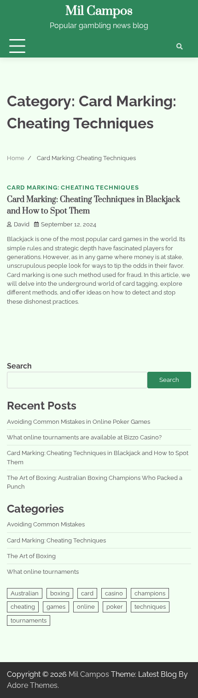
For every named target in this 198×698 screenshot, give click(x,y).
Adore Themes (32, 685)
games (56, 606)
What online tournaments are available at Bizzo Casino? (84, 437)
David (21, 224)
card (87, 593)
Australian (25, 593)
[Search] (179, 46)
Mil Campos (99, 11)
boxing (60, 593)
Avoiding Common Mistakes (46, 524)
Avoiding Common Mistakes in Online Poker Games (78, 421)
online (86, 606)
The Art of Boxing (31, 556)
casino (114, 593)
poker (114, 606)
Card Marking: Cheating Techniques (73, 187)
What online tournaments (43, 571)
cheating (23, 606)
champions (149, 593)
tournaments (29, 620)
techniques (150, 606)
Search (19, 366)
